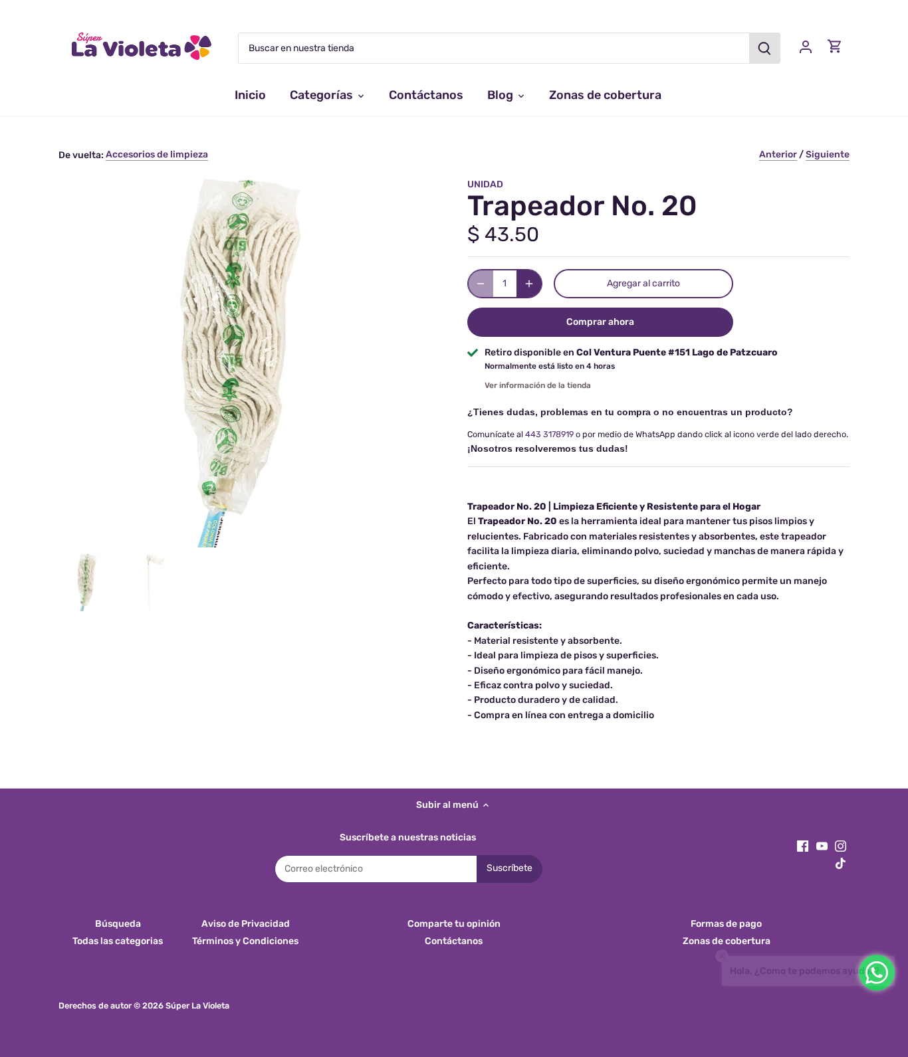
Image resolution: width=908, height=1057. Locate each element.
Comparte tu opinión (454, 923)
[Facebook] (802, 845)
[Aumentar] (529, 284)
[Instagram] (840, 845)
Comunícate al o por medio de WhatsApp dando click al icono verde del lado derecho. (657, 434)
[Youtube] (822, 845)
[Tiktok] (840, 863)
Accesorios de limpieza (157, 154)
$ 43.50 (503, 234)
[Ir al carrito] (835, 46)
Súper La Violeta (197, 1005)
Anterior (778, 154)
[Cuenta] (805, 46)
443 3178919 (549, 434)
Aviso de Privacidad (245, 923)
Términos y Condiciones (245, 941)
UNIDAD (485, 184)
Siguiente (828, 154)
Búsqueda (118, 923)
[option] (87, 582)
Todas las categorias (117, 941)
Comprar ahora (600, 322)
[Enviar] (765, 48)
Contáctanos (454, 941)
